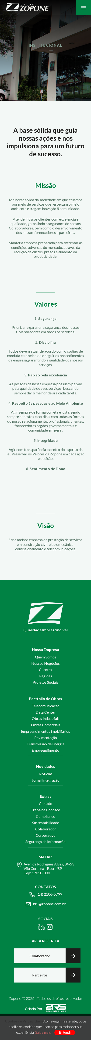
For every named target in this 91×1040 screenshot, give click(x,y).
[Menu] (83, 7)
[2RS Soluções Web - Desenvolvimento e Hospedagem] (56, 1009)
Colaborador (45, 829)
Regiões (45, 676)
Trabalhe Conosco (45, 810)
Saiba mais (43, 1032)
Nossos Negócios (45, 663)
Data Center (45, 712)
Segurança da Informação (45, 841)
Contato (45, 803)
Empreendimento (45, 750)
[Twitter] (49, 928)
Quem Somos (45, 657)
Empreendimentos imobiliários (45, 731)
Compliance (45, 816)
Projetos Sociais (45, 682)
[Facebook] (41, 928)
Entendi (64, 1032)
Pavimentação (45, 737)
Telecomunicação (46, 706)
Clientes (45, 669)
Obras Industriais (46, 718)
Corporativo (46, 835)
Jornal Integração (46, 780)
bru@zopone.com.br (49, 903)
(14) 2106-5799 (49, 894)
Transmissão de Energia (45, 744)
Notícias (45, 774)
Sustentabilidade (45, 822)
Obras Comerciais (45, 724)
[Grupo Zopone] (27, 7)
